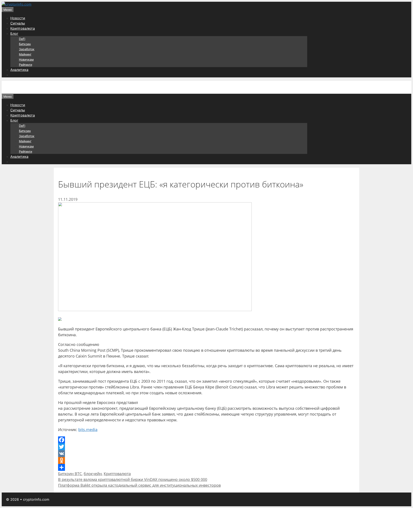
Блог (14, 33)
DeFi (22, 39)
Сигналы (17, 23)
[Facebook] (206, 439)
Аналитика (19, 70)
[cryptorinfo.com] (16, 4)
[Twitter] (206, 446)
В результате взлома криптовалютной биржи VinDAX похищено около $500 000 (132, 479)
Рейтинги (25, 64)
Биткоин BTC (70, 473)
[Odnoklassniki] (206, 460)
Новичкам (26, 59)
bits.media (87, 429)
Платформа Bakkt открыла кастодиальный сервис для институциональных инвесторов (139, 485)
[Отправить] (206, 467)
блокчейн (93, 473)
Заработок (26, 49)
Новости (17, 18)
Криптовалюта (22, 28)
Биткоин (25, 44)
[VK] (206, 453)
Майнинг (25, 54)
